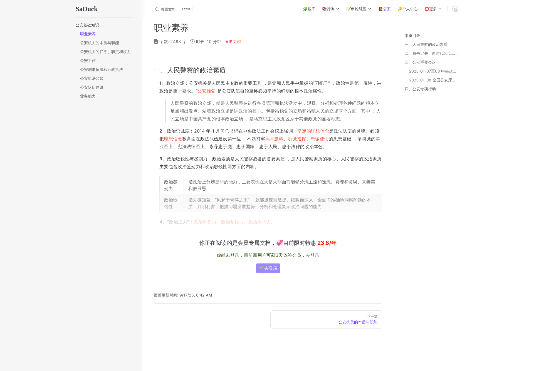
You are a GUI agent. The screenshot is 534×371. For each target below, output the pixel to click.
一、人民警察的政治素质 (426, 44)
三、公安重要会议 (420, 62)
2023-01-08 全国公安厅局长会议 (433, 80)
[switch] (455, 9)
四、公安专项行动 (420, 88)
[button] (105, 25)
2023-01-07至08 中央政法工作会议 (433, 71)
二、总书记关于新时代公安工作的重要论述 (433, 53)
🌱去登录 (268, 268)
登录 (315, 255)
